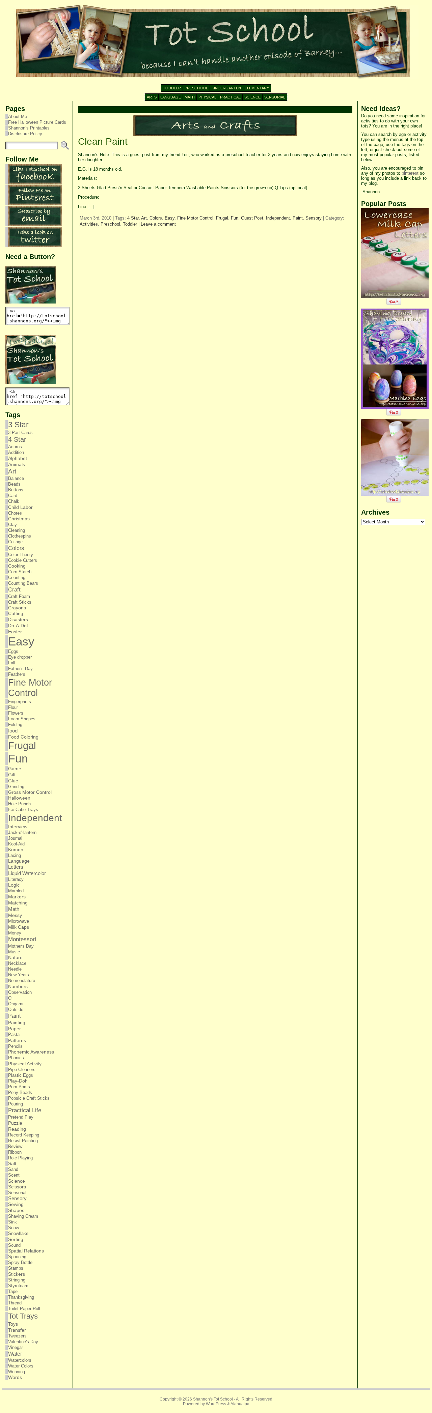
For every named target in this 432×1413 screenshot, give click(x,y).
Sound (14, 1245)
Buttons (15, 489)
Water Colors (20, 1365)
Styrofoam (18, 1285)
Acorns (15, 446)
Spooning (17, 1256)
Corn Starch (19, 571)
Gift (12, 774)
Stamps (15, 1268)
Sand (13, 1169)
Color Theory (20, 554)
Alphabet (17, 458)
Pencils (15, 1046)
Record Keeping (23, 1134)
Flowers (15, 713)
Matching (18, 902)
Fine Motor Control (30, 687)
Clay (12, 524)
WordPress (216, 1404)
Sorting (15, 1239)
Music (14, 951)
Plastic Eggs (20, 1075)
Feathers (16, 674)
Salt (12, 1163)
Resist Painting (23, 1140)
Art (12, 471)
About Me (17, 116)
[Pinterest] (35, 203)
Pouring (15, 1103)
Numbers (18, 986)
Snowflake (18, 1233)
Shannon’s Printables (29, 128)
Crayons (17, 607)
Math (13, 909)
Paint (14, 1016)
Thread (15, 1302)
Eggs (13, 651)
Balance (16, 478)
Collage (15, 541)
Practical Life (24, 1110)
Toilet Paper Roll (24, 1308)
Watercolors (19, 1360)
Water (15, 1354)
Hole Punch (19, 803)
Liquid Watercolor (27, 873)
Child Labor (20, 507)
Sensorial (17, 1192)
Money (14, 932)
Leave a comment (158, 224)
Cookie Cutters (22, 560)
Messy (15, 915)
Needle (15, 969)
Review (15, 1146)
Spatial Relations (26, 1250)
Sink (12, 1221)
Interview (17, 826)
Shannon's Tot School (213, 1399)
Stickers (16, 1274)
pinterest (410, 173)
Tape (13, 1291)
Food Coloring (23, 737)
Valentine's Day (23, 1341)
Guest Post (252, 218)
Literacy (16, 879)
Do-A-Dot (18, 625)
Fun (18, 758)
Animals (16, 464)
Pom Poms (19, 1086)
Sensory (17, 1198)
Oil (11, 998)
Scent (14, 1175)
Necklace (17, 963)
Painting (16, 1022)
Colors (16, 548)
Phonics (16, 1057)
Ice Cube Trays (23, 809)
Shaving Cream (23, 1216)
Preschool (110, 224)
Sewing (16, 1204)
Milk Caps (18, 927)
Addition (16, 452)
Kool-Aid (16, 843)
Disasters (18, 619)
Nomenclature (21, 980)
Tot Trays (23, 1316)
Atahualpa (240, 1404)
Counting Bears (23, 583)
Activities (89, 224)
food (13, 730)
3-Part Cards (20, 432)
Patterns (17, 1040)
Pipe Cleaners (21, 1069)
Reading (17, 1129)
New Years (18, 974)
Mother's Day (21, 946)
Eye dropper (20, 657)
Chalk (13, 501)
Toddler (130, 224)
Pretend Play (20, 1117)
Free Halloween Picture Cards (37, 122)
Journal (15, 838)
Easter (15, 631)
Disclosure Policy (25, 133)
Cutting (15, 613)
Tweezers (17, 1335)
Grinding (16, 786)
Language (19, 861)
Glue (13, 780)
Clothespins (19, 536)
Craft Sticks (19, 602)
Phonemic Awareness (31, 1052)
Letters (15, 867)
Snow (13, 1227)
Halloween (19, 798)
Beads (14, 484)
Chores (15, 513)
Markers (17, 896)
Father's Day (20, 668)
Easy (21, 641)
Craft (14, 589)
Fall (11, 662)
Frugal (22, 745)
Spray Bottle (20, 1262)
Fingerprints (19, 701)
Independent (35, 818)
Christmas (19, 518)
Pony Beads (20, 1092)
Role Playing (20, 1157)
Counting (16, 577)
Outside (15, 1009)
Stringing (16, 1279)
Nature (15, 957)
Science (16, 1181)
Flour (13, 707)
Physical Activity (25, 1063)
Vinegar (15, 1347)
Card (12, 495)
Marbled (16, 890)
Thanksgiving (21, 1297)
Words (15, 1377)
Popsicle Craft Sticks (29, 1098)
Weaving (16, 1371)
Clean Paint (103, 141)
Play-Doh (18, 1081)
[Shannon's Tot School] (216, 42)
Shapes (16, 1210)
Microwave (18, 921)
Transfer (17, 1330)
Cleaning (16, 530)
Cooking (17, 566)
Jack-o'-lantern (22, 832)
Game (14, 768)
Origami (15, 1003)
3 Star (18, 424)
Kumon (15, 849)
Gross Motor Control (30, 792)
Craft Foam (19, 596)
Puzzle (15, 1123)
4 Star (17, 439)
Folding (15, 724)
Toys (13, 1324)
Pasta (14, 1034)
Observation (20, 992)
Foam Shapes (21, 718)
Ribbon (15, 1152)
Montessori (22, 939)
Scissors (17, 1186)
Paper (14, 1028)
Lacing (14, 855)
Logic (14, 885)
